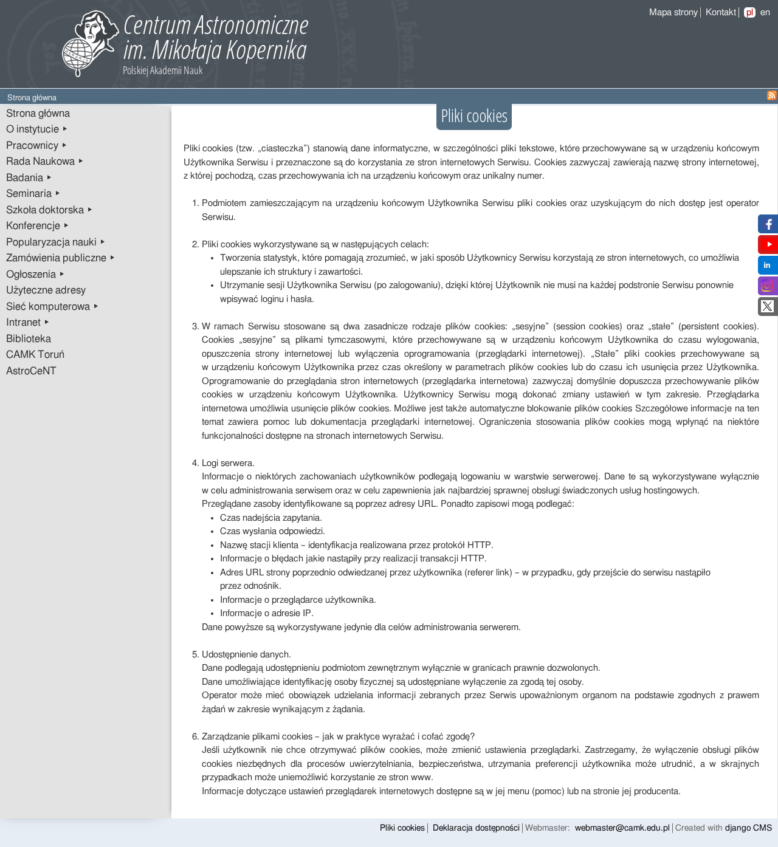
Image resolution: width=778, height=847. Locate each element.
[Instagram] (767, 288)
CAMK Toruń (35, 355)
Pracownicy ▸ (36, 146)
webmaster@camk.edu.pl (622, 828)
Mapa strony (673, 12)
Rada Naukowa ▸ (45, 161)
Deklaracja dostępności (476, 828)
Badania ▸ (29, 178)
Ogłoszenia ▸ (35, 274)
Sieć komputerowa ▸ (52, 307)
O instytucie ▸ (37, 129)
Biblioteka (28, 339)
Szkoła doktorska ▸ (49, 210)
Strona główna (38, 113)
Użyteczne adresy (46, 290)
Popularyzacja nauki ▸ (56, 242)
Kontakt (721, 12)
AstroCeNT (31, 371)
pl (749, 12)
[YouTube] (769, 247)
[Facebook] (767, 226)
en (765, 12)
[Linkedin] (767, 268)
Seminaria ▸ (33, 194)
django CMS (748, 828)
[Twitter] (767, 309)
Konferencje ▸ (37, 226)
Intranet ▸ (28, 322)
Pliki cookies (402, 828)
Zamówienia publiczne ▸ (60, 258)
